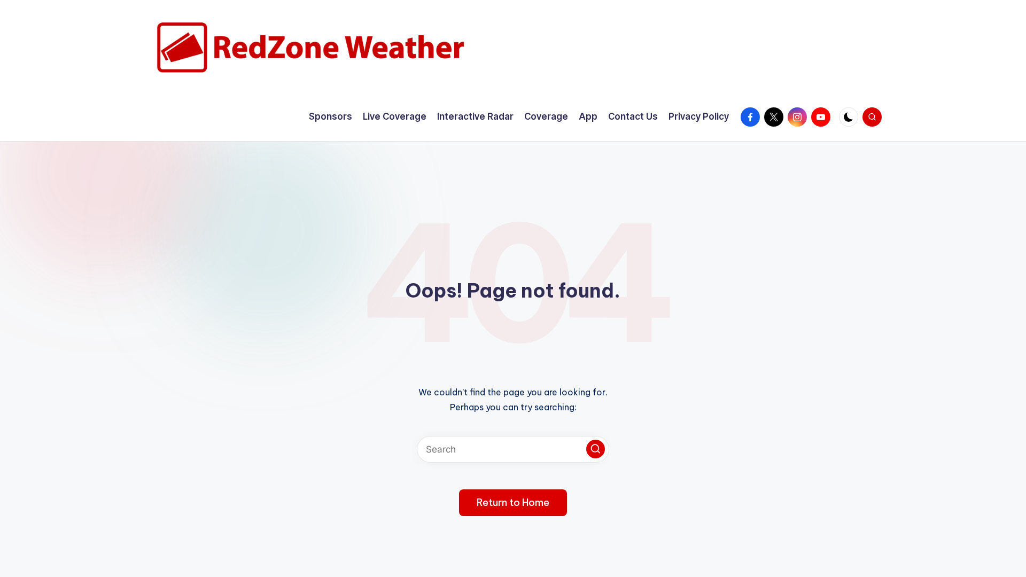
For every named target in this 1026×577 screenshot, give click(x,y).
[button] (595, 449)
